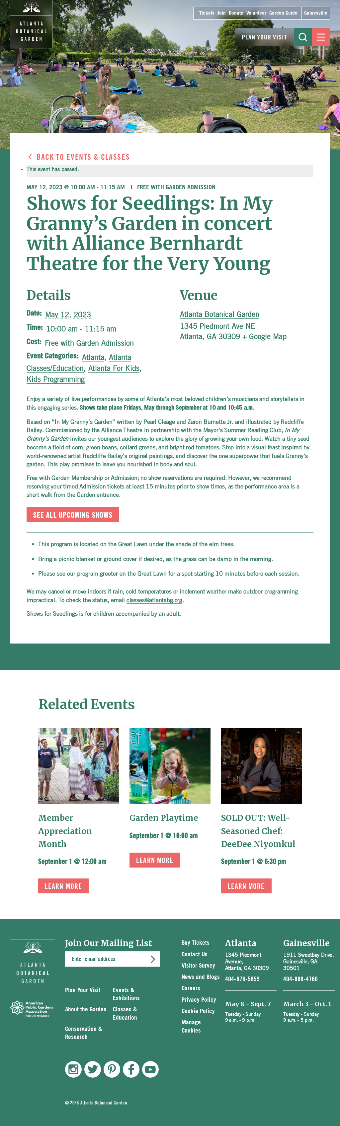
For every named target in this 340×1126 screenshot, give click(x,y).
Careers (191, 988)
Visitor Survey (198, 966)
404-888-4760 (300, 979)
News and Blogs (201, 977)
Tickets (206, 13)
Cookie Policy (198, 1011)
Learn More (63, 886)
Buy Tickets (196, 943)
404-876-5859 (242, 979)
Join (221, 13)
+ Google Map (264, 336)
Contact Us (195, 954)
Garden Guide (283, 13)
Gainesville (315, 13)
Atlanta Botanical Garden (219, 314)
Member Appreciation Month (65, 831)
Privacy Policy (199, 1000)
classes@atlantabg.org (154, 599)
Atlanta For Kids (113, 368)
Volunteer (256, 13)
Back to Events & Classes (83, 157)
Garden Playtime (163, 818)
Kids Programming (56, 379)
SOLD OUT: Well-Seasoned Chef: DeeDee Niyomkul (258, 831)
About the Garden (86, 1009)
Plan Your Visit (264, 37)
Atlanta (93, 357)
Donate (236, 13)
